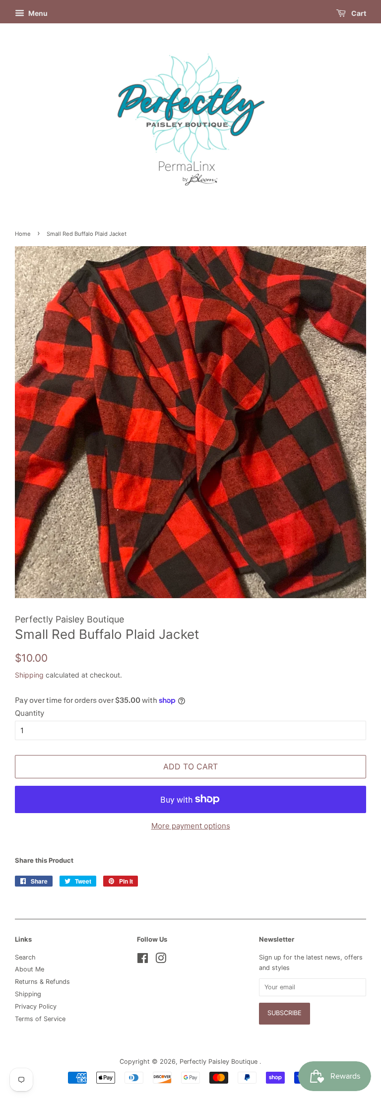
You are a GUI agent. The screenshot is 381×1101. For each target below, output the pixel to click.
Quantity (29, 713)
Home (23, 233)
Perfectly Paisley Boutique (219, 1061)
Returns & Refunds (42, 981)
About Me (29, 969)
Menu (37, 13)
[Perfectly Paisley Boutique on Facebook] (142, 960)
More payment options (190, 825)
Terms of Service (40, 1019)
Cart (358, 13)
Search (25, 957)
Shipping (29, 675)
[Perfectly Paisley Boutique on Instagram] (160, 960)
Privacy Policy (36, 1006)
